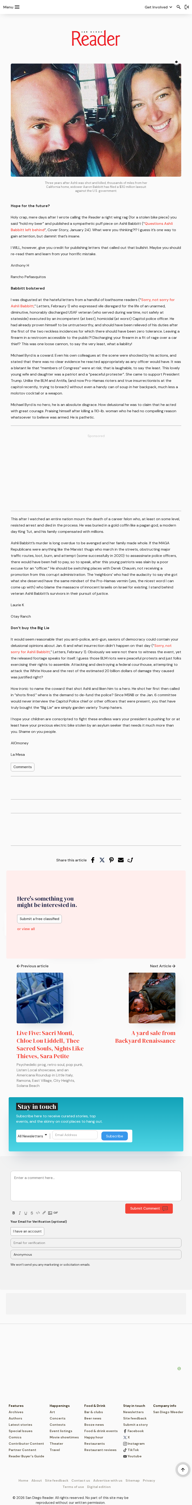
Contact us (80, 1480)
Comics (15, 1437)
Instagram (136, 1443)
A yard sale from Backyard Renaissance (145, 1037)
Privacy (149, 1480)
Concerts (58, 1418)
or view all (26, 928)
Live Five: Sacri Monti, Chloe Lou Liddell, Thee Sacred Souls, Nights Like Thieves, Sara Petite (50, 1044)
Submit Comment (145, 1208)
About (36, 1480)
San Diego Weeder (168, 1412)
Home (23, 1480)
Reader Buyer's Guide (26, 1456)
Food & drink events (101, 1431)
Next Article (160, 966)
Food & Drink (94, 1406)
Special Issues (21, 1431)
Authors (15, 1418)
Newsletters (133, 1412)
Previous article (34, 966)
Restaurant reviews (100, 1450)
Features (16, 1406)
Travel (55, 1450)
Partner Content (22, 1450)
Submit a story (135, 1425)
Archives (16, 1412)
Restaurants (94, 1443)
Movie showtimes (64, 1437)
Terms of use (73, 1487)
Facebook (135, 1431)
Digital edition (99, 1487)
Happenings (60, 1406)
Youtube (134, 1456)
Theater (56, 1443)
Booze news (94, 1425)
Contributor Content (26, 1443)
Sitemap (133, 1480)
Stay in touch (134, 1406)
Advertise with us (107, 1480)
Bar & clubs (93, 1412)
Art (52, 1412)
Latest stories (20, 1425)
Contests (58, 1425)
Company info (164, 1406)
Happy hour (93, 1437)
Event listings (61, 1431)
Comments (22, 767)
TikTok (133, 1450)
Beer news (92, 1418)
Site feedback (135, 1418)
